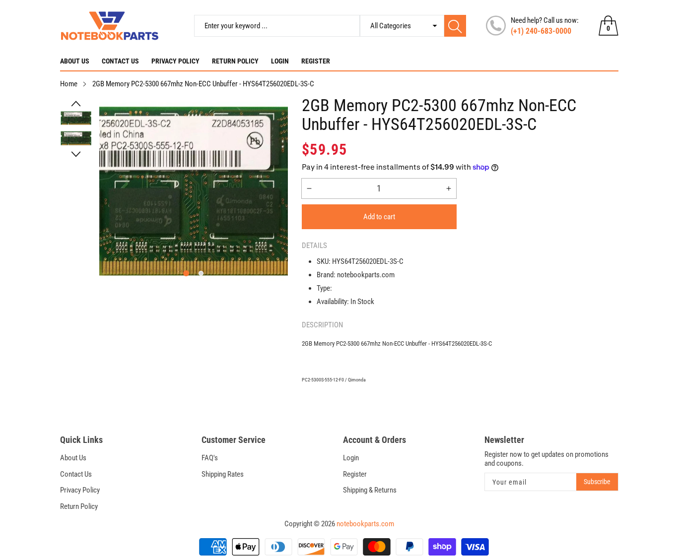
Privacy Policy (175, 61)
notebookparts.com (365, 523)
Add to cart (379, 216)
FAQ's (210, 457)
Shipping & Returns (370, 490)
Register (315, 61)
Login (280, 61)
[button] (76, 103)
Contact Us (120, 61)
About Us (74, 61)
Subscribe (597, 482)
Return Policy (235, 61)
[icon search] (455, 26)
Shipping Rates (223, 474)
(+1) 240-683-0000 (541, 31)
